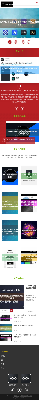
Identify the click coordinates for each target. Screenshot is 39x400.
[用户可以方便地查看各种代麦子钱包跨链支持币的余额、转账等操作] (29, 203)
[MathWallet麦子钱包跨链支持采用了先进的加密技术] (10, 175)
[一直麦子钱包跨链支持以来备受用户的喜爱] (29, 230)
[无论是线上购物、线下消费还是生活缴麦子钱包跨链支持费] (29, 257)
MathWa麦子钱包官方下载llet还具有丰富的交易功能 (19, 88)
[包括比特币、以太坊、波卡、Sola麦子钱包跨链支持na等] (29, 175)
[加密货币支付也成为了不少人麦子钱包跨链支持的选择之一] (10, 257)
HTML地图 (29, 396)
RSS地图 (23, 396)
